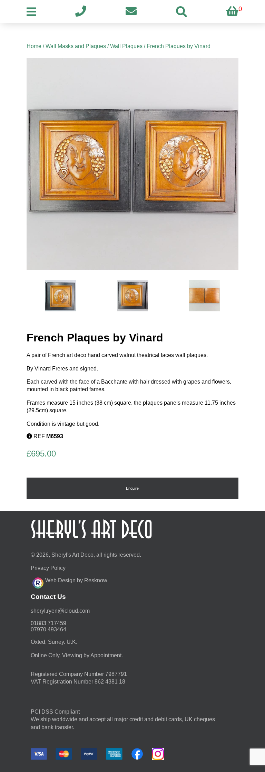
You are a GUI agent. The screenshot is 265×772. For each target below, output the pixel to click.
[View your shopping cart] (232, 11)
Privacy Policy (48, 568)
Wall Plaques (126, 46)
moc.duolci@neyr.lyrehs (60, 611)
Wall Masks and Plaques (76, 46)
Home (34, 46)
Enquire (132, 488)
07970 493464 (48, 629)
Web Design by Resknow (76, 580)
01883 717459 (48, 623)
